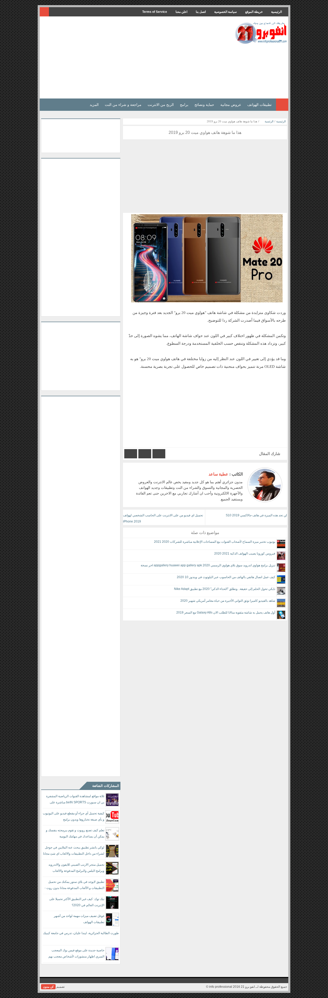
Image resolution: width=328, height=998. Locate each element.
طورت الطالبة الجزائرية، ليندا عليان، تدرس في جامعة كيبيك (81, 933)
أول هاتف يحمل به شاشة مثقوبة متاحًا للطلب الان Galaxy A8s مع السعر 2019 (225, 612)
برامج (184, 105)
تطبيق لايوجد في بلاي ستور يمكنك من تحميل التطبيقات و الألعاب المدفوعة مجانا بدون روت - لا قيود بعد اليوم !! (74, 886)
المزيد (94, 105)
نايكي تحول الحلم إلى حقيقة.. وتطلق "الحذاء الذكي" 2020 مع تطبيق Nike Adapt (224, 589)
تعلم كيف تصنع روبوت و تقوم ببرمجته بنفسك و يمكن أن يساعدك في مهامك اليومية (75, 833)
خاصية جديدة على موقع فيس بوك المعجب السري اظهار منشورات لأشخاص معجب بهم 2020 (76, 954)
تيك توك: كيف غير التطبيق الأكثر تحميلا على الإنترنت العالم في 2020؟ (76, 902)
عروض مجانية (230, 105)
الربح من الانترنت (161, 105)
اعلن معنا (181, 12)
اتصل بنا (201, 12)
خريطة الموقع (254, 12)
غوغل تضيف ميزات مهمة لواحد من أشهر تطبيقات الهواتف (79, 919)
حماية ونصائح (204, 105)
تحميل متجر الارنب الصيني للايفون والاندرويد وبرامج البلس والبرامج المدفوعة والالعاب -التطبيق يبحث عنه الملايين (76, 868)
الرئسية (269, 121)
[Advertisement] (134, 57)
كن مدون (48, 986)
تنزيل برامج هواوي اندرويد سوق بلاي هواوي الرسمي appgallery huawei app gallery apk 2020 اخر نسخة (208, 565)
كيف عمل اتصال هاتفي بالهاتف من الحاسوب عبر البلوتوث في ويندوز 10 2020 (226, 577)
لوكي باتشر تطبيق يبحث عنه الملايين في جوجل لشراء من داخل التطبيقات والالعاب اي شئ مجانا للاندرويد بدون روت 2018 (73, 851)
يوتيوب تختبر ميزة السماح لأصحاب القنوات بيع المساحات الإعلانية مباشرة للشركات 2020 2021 (214, 542)
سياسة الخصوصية (225, 12)
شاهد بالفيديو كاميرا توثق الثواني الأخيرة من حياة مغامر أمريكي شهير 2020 (227, 600)
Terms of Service (154, 12)
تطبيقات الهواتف (259, 105)
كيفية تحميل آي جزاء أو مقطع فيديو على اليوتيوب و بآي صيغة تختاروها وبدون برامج (73, 816)
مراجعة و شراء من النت (123, 105)
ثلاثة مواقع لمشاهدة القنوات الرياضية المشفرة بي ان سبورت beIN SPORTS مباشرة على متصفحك (75, 800)
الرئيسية (276, 12)
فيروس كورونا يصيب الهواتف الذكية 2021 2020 (244, 553)
